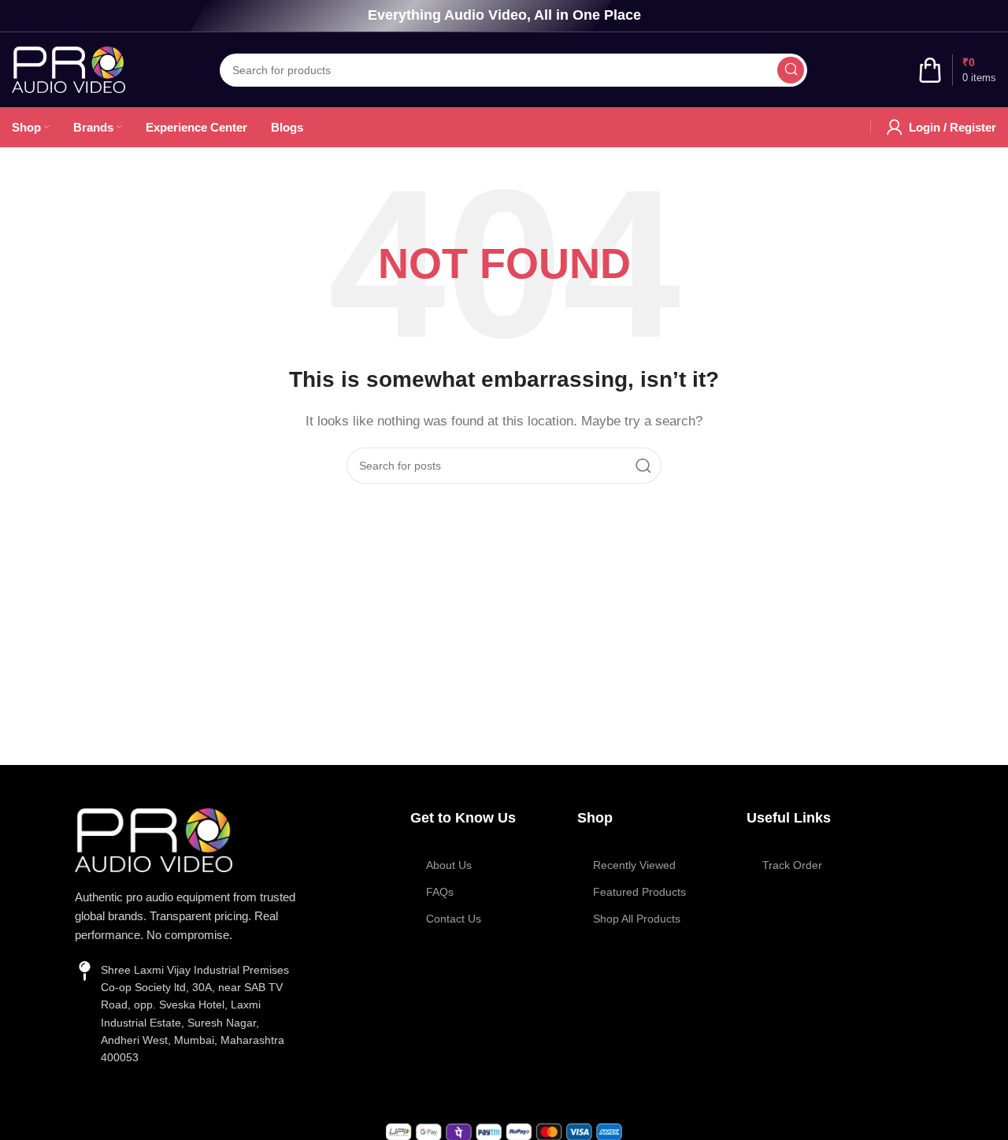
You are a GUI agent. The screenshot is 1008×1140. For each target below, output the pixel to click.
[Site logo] (68, 68)
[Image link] (153, 838)
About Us (449, 865)
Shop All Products (636, 918)
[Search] (790, 70)
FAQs (440, 892)
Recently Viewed (634, 865)
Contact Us (453, 918)
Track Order (792, 865)
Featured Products (639, 892)
